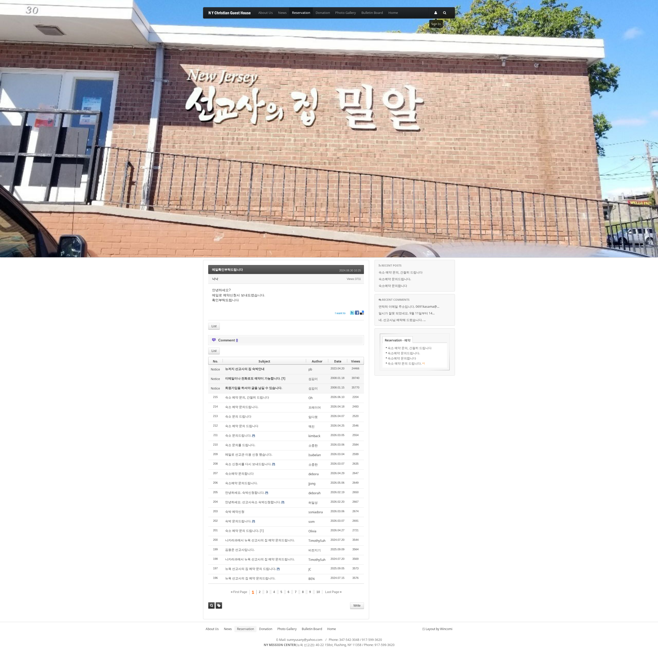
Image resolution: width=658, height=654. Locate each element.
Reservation (301, 12)
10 (318, 592)
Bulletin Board (372, 12)
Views (355, 361)
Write (357, 605)
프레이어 (314, 407)
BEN (311, 579)
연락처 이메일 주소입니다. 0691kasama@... (409, 306)
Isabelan (314, 455)
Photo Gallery (345, 12)
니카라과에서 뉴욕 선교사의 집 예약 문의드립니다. (260, 540)
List (214, 326)
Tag (219, 605)
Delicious (362, 313)
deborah (314, 493)
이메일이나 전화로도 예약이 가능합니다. (253, 378)
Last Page (332, 592)
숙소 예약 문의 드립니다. (242, 530)
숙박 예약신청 (234, 511)
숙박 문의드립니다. (238, 521)
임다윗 (313, 417)
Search (211, 605)
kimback (314, 436)
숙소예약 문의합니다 (239, 473)
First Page (239, 592)
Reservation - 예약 (397, 340)
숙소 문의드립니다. (238, 435)
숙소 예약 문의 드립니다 (241, 426)
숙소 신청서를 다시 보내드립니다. (248, 464)
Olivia (312, 531)
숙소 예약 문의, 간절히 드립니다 (247, 397)
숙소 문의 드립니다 (238, 416)
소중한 (313, 445)
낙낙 (215, 279)
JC (309, 569)
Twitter (352, 313)
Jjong (311, 483)
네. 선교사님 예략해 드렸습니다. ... (402, 320)
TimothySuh (316, 540)
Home (393, 12)
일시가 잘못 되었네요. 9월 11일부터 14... (407, 313)
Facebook (357, 313)
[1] (283, 378)
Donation (323, 12)
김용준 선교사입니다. (239, 549)
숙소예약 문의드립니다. (241, 483)
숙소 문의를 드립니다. (240, 445)
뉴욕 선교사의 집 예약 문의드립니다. (250, 578)
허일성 (313, 502)
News (282, 12)
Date (337, 361)
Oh (310, 398)
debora (313, 474)
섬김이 (313, 379)
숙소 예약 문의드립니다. (241, 407)
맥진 (311, 426)
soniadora (315, 512)
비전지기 (314, 550)
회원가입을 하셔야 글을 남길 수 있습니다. (253, 388)
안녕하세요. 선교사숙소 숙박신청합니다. (253, 502)
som (311, 521)
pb (310, 369)
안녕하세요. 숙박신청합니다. (244, 492)
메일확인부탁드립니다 (227, 269)
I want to (340, 313)
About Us (265, 12)
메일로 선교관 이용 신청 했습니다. (248, 454)
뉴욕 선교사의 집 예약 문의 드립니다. (250, 569)
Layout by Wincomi (438, 629)
